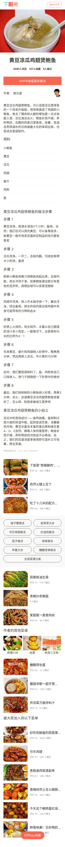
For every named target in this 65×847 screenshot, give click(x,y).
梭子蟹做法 (17, 523)
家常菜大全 (47, 523)
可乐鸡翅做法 (17, 532)
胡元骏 (17, 93)
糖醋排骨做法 (47, 550)
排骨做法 (47, 541)
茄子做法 (17, 541)
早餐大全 (17, 550)
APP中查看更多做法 (32, 81)
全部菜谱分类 (32, 559)
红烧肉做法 (47, 532)
